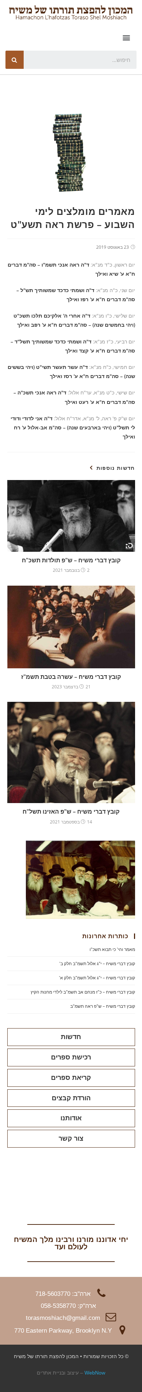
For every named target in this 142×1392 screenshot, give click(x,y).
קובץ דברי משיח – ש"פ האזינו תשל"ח (71, 811)
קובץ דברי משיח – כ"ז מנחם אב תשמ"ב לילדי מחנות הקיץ (83, 992)
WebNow (94, 1373)
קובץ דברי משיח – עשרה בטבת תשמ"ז (71, 677)
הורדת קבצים (71, 1098)
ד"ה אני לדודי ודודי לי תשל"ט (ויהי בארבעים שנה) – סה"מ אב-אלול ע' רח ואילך (73, 427)
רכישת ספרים (71, 1057)
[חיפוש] (14, 60)
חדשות (71, 1037)
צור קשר (71, 1138)
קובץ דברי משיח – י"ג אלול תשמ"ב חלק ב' (97, 963)
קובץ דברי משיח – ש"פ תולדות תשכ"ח (71, 560)
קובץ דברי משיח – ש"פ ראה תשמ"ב (102, 1006)
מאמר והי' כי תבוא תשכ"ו (112, 949)
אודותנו (71, 1118)
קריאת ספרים (71, 1077)
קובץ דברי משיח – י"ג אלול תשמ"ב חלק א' (97, 978)
